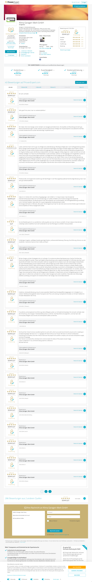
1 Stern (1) (81, 87)
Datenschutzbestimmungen (19, 575)
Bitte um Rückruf (53, 521)
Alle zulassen (77, 567)
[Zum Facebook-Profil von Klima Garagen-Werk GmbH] (40, 60)
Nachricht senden (55, 531)
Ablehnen (77, 575)
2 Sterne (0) (67, 87)
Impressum (9, 575)
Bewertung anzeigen (65, 50)
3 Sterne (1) (52, 87)
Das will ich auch (76, 2)
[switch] (20, 579)
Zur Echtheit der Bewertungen (11, 47)
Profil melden (22, 542)
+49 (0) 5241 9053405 (26, 51)
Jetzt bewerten (11, 52)
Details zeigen (56, 579)
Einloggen (84, 2)
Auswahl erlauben (77, 571)
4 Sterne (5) (38, 87)
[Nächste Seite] (50, 491)
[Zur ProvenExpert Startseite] (12, 2)
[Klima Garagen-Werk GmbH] (10, 20)
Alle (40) (10, 87)
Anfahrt (23, 43)
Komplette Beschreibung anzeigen (27, 33)
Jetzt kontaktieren (80, 6)
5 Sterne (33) (24, 87)
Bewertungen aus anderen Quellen (11, 42)
